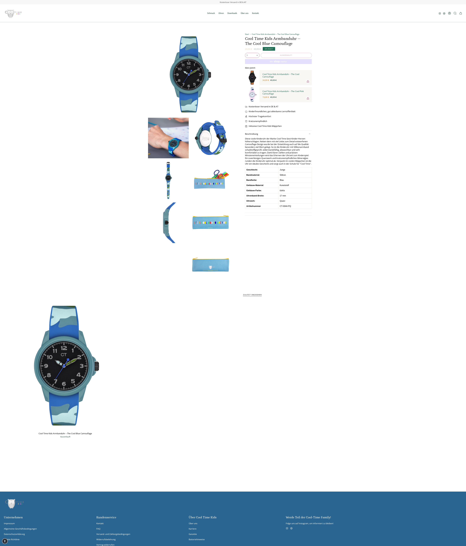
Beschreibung (251, 133)
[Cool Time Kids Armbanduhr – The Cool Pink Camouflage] (252, 94)
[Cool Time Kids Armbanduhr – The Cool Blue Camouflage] (65, 366)
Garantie (193, 534)
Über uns (193, 523)
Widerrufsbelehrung (106, 539)
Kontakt (100, 523)
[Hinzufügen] (308, 81)
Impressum (9, 523)
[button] (211, 13)
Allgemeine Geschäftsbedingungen (20, 528)
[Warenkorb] (460, 13)
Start (247, 34)
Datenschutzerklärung (14, 534)
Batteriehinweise (197, 539)
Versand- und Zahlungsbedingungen (113, 534)
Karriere (192, 528)
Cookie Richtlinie (12, 539)
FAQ (98, 528)
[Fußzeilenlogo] (14, 503)
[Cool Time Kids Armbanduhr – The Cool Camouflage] (252, 77)
